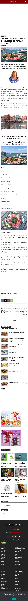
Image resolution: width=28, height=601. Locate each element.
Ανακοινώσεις (3, 555)
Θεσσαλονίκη (17, 564)
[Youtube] (19, 536)
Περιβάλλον (3, 590)
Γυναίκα (2, 565)
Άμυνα (2, 552)
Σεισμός (16, 578)
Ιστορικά (3, 571)
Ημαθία (16, 563)
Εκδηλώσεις (17, 551)
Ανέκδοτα (3, 557)
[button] (2, 2)
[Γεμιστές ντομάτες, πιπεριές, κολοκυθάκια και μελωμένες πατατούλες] (4, 359)
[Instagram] (12, 536)
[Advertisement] (14, 20)
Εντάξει (14, 599)
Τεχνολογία (17, 582)
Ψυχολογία (17, 590)
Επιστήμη (17, 555)
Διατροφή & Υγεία (18, 550)
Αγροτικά (3, 547)
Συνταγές (7, 4)
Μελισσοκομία (4, 581)
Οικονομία (3, 582)
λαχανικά (15, 293)
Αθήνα (2, 548)
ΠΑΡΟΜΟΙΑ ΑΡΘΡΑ (6, 327)
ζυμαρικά (9, 293)
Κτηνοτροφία (3, 578)
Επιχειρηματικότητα (19, 557)
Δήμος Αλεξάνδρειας (19, 547)
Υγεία (16, 585)
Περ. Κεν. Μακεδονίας (19, 571)
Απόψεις (2, 558)
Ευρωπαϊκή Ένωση (18, 560)
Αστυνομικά (3, 560)
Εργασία (16, 558)
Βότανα (2, 564)
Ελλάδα (16, 554)
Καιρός (2, 572)
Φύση (16, 587)
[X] (5, 300)
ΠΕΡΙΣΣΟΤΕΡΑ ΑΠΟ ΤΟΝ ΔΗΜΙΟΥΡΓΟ (9, 329)
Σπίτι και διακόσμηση (19, 580)
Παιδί (2, 587)
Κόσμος (2, 577)
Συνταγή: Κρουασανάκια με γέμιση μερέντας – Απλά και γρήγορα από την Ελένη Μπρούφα (7, 310)
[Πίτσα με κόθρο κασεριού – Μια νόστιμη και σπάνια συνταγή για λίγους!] (4, 340)
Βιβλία (2, 563)
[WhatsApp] (11, 300)
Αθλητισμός (3, 550)
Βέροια (2, 561)
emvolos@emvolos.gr (17, 532)
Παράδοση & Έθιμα (4, 588)
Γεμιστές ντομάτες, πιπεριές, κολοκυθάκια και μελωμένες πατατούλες (16, 359)
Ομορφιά (3, 584)
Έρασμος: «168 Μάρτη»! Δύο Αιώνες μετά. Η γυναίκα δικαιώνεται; (6, 495)
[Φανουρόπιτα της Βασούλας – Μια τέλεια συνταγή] (4, 346)
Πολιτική (17, 574)
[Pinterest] (8, 300)
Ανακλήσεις (3, 554)
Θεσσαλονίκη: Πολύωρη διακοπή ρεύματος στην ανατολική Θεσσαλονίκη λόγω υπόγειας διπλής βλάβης (21, 311)
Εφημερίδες (17, 561)
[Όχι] (26, 596)
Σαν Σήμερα (17, 577)
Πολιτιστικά (17, 575)
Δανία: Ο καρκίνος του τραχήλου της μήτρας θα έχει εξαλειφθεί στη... (6, 479)
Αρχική (2, 4)
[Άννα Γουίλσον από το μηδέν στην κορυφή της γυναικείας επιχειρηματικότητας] (21, 472)
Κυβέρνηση (3, 580)
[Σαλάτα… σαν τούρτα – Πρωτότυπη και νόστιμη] (4, 365)
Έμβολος (4, 45)
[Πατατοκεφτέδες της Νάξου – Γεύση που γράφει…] (4, 334)
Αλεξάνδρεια (3, 551)
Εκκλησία (17, 552)
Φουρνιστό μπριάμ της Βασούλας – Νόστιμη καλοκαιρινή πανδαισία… (17, 371)
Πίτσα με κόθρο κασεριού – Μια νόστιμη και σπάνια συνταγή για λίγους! (16, 340)
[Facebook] (2, 300)
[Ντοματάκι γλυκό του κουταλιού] (4, 377)
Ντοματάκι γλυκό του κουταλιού (16, 376)
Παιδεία (2, 585)
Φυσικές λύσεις (18, 588)
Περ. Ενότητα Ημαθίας (19, 572)
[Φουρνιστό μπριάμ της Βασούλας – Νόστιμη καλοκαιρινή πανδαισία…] (4, 371)
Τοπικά (16, 584)
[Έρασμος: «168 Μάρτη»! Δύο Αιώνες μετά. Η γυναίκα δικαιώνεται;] (7, 488)
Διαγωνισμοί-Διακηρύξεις (20, 548)
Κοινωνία (3, 575)
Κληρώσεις (3, 574)
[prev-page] (2, 388)
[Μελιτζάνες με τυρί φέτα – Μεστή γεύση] (4, 352)
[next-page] (4, 388)
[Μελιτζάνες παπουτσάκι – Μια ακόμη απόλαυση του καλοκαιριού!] (4, 384)
